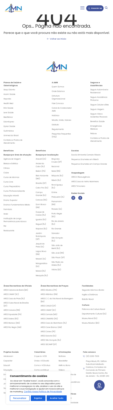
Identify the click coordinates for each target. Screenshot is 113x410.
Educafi (7, 365)
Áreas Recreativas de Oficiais (18, 286)
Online (54, 192)
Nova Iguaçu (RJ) (57, 186)
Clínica (7, 168)
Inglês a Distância (90, 294)
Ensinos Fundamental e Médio (17, 204)
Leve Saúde (9, 112)
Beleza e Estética (11, 163)
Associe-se (96, 8)
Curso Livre (8, 182)
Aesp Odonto (9, 89)
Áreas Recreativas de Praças (54, 286)
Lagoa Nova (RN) (41, 252)
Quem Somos (58, 86)
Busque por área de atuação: (17, 155)
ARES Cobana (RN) (12, 310)
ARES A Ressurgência (80, 177)
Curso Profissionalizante (14, 191)
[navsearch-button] (106, 8)
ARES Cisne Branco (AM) (51, 327)
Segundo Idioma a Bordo (93, 290)
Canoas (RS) (41, 200)
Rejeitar (38, 398)
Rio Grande (56, 228)
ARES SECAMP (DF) (49, 344)
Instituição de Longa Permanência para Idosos (15, 220)
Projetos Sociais (11, 352)
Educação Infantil (11, 195)
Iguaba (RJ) (41, 219)
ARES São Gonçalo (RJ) (51, 340)
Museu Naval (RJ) (89, 318)
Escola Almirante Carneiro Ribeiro (86, 155)
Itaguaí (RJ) (41, 224)
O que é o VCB (40, 356)
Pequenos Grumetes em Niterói (85, 159)
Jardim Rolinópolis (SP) (41, 236)
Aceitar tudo (56, 398)
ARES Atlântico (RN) (49, 294)
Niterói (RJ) (56, 180)
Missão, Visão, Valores (61, 120)
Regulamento (58, 129)
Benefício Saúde (97, 121)
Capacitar (8, 360)
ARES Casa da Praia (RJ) (14, 298)
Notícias (62, 356)
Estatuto (55, 124)
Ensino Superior (10, 200)
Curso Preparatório (12, 186)
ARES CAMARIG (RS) (49, 318)
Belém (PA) (40, 171)
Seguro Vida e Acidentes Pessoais (98, 115)
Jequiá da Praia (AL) (40, 245)
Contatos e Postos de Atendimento (99, 139)
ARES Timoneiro (78, 186)
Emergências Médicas (96, 127)
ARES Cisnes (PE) (48, 331)
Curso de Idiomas (11, 177)
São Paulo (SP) (58, 257)
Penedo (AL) (56, 209)
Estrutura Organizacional (58, 97)
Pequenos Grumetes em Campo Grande (89, 164)
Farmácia (8, 209)
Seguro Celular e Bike (99, 104)
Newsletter (63, 360)
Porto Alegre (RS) (56, 215)
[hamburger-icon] (82, 8)
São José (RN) (57, 253)
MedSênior (8, 117)
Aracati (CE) (41, 159)
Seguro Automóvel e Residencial (99, 91)
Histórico (55, 115)
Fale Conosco (58, 103)
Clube (6, 172)
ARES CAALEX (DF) (48, 306)
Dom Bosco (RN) (41, 206)
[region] (38, 387)
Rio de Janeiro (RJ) (57, 222)
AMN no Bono (64, 365)
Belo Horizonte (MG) (42, 177)
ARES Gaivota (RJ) (48, 336)
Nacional (55, 166)
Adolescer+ (8, 356)
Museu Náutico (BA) (90, 323)
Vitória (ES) (56, 269)
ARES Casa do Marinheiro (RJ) (54, 323)
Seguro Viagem (97, 109)
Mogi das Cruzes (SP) (56, 160)
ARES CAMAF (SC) (11, 294)
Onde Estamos (58, 91)
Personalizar (19, 398)
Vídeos (62, 370)
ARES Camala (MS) (49, 314)
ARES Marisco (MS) (12, 323)
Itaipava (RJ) (41, 228)
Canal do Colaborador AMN (62, 109)
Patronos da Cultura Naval (93, 309)
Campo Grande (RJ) (41, 194)
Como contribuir (41, 370)
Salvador (55, 233)
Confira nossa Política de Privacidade (43, 391)
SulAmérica (9, 131)
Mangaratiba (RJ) (41, 265)
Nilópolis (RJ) (57, 175)
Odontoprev (9, 121)
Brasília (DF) (41, 183)
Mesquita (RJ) (42, 275)
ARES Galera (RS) (11, 318)
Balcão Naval (88, 299)
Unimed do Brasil (11, 135)
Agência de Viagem (12, 159)
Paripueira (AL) (57, 197)
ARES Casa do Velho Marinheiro (85, 181)
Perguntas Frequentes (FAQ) (61, 135)
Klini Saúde (8, 108)
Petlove (93, 133)
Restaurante (9, 230)
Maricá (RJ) (41, 271)
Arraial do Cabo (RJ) (40, 165)
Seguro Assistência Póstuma (98, 98)
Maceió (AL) (41, 259)
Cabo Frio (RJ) (42, 187)
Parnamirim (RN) (56, 203)
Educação (8, 370)
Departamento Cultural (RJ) (94, 313)
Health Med (8, 103)
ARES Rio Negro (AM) (12, 327)
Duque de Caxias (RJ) (41, 213)
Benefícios (9, 150)
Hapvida (7, 99)
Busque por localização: (47, 155)
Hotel (6, 214)
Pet (5, 226)
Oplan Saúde (9, 126)
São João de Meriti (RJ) (57, 247)
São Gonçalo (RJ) (57, 239)
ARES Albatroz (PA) (49, 290)
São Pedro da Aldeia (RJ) (57, 263)
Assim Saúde (9, 94)
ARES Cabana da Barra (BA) (16, 290)
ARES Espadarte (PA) (12, 314)
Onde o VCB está (41, 360)
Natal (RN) (55, 171)
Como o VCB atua (42, 365)
